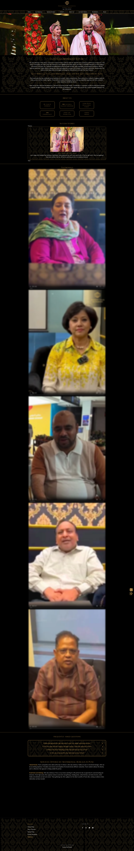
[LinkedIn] (92, 828)
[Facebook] (82, 828)
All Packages (38, 12)
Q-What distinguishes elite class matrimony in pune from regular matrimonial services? (67, 743)
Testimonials (95, 12)
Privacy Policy (31, 827)
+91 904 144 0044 (67, 9)
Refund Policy (31, 832)
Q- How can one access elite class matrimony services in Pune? (67, 753)
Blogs (104, 12)
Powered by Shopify (67, 847)
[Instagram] (86, 828)
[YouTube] (89, 828)
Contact (62, 12)
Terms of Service (32, 829)
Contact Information (32, 834)
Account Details (83, 12)
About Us (71, 11)
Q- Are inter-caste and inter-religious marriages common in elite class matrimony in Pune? (67, 746)
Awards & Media (51, 12)
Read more (30, 837)
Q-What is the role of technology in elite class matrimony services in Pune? (67, 750)
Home (29, 12)
